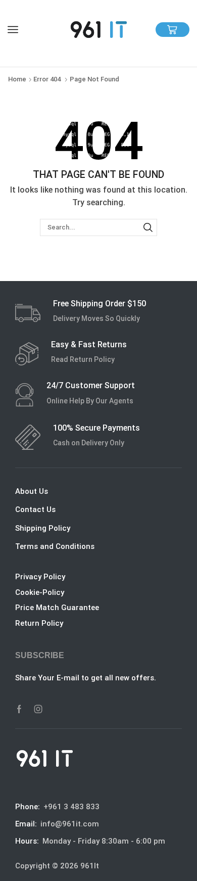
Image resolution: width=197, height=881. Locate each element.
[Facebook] (19, 709)
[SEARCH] (148, 227)
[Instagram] (38, 709)
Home (17, 79)
